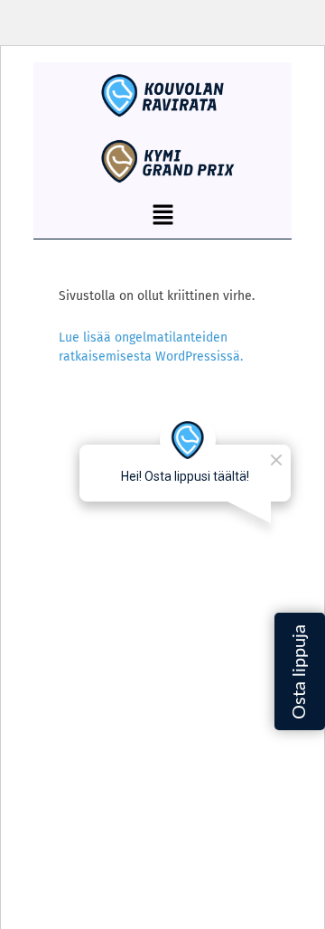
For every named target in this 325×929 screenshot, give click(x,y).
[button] (163, 216)
